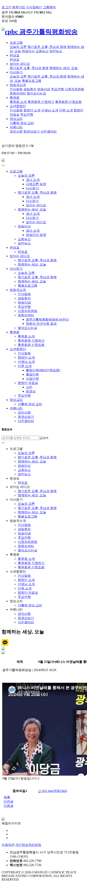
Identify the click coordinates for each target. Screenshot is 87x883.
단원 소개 (66, 110)
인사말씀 (16, 89)
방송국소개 (18, 85)
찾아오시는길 (36, 93)
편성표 (14, 55)
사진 (29, 387)
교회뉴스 (42, 51)
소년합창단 (18, 106)
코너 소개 (33, 180)
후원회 (14, 97)
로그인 (6, 7)
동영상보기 (31, 131)
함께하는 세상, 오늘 (63, 68)
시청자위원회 (74, 89)
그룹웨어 (49, 7)
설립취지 (29, 89)
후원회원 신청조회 (68, 102)
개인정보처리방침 (28, 845)
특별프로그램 (31, 80)
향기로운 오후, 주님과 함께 (47, 47)
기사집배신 (34, 7)
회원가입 (18, 7)
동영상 (31, 391)
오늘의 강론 (18, 47)
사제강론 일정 (36, 184)
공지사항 (16, 131)
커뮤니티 (16, 127)
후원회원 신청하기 (41, 102)
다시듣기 (16, 72)
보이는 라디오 (20, 63)
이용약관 (8, 845)
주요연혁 (57, 89)
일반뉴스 (55, 51)
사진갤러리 (48, 131)
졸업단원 (32, 374)
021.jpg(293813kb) (54, 791)
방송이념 (43, 89)
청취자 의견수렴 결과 (41, 323)
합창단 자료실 (28, 383)
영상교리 (16, 118)
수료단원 (32, 378)
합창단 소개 (31, 110)
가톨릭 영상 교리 (22, 123)
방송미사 (28, 51)
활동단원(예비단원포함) (43, 370)
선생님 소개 (49, 110)
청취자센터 (18, 93)
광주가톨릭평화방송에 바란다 (47, 319)
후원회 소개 (18, 102)
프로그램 (16, 42)
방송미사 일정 (36, 235)
